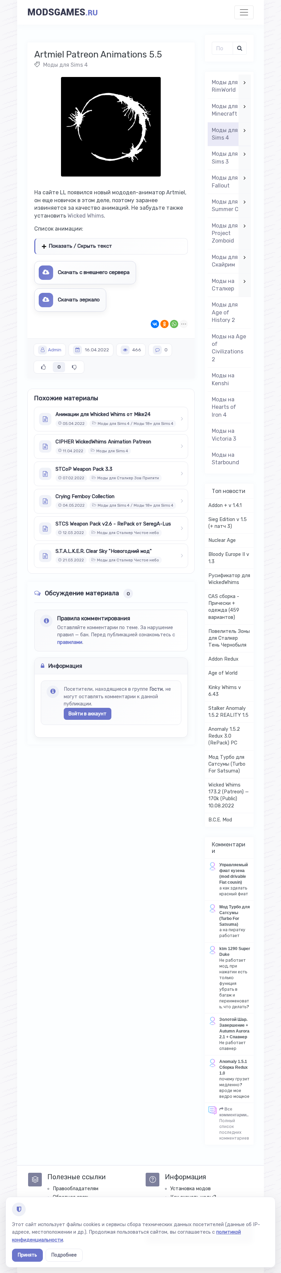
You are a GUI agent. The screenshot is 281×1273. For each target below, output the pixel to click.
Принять (27, 1255)
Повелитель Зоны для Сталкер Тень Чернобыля (229, 638)
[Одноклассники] (164, 324)
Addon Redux (223, 659)
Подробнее (64, 1255)
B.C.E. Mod (220, 820)
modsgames (62, 12)
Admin (54, 349)
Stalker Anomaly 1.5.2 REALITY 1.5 (228, 711)
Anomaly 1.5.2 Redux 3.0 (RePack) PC (224, 736)
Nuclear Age (222, 540)
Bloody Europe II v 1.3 (228, 557)
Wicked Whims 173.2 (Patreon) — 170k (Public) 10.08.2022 (228, 795)
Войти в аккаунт (88, 714)
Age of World (222, 673)
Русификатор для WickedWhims (229, 579)
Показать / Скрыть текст (80, 246)
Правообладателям (75, 1189)
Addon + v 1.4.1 (225, 505)
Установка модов (190, 1189)
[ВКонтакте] (155, 324)
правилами (69, 642)
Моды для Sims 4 (65, 65)
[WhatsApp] (174, 324)
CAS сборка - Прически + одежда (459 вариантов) (223, 607)
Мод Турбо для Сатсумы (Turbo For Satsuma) (226, 764)
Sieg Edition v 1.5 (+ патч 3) (227, 523)
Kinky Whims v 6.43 (224, 691)
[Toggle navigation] (244, 12)
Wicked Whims (86, 215)
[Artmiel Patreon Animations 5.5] (111, 127)
